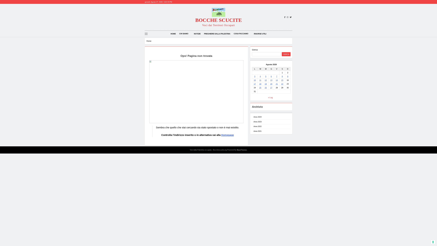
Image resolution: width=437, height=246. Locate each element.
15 (282, 80)
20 (271, 84)
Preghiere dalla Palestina (217, 34)
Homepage (227, 135)
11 (260, 80)
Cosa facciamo (241, 34)
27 (271, 88)
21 (277, 84)
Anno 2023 (258, 122)
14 (277, 80)
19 (266, 84)
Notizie (197, 34)
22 (282, 84)
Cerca (255, 50)
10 (255, 80)
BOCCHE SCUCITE (218, 20)
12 (266, 80)
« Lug (270, 98)
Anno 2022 (258, 126)
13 (271, 80)
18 (260, 84)
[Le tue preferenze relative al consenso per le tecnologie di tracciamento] (433, 242)
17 (255, 84)
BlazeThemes (242, 150)
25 (260, 88)
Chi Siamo (183, 34)
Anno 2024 (258, 117)
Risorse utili (260, 34)
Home (173, 34)
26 (266, 88)
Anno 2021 (258, 131)
